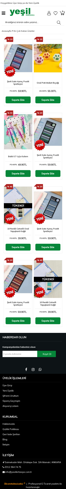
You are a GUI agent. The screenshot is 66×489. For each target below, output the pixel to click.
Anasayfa (6, 31)
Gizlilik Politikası (11, 429)
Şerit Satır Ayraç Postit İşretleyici (18, 82)
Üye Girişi (17, 3)
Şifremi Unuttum (11, 395)
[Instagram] (33, 369)
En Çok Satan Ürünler (24, 31)
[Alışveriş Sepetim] (62, 14)
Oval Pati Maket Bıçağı (48, 82)
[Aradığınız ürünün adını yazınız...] (59, 22)
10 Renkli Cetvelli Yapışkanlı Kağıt (48, 303)
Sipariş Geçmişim (11, 401)
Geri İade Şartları (11, 434)
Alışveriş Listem (10, 406)
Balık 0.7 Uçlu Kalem (18, 156)
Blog (5, 439)
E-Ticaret (46, 484)
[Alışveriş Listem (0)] (55, 14)
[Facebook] (26, 369)
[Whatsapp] (40, 369)
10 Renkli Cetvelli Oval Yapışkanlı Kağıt (18, 229)
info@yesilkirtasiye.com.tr (18, 472)
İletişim (6, 444)
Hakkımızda (9, 424)
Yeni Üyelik (34, 3)
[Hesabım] (49, 14)
